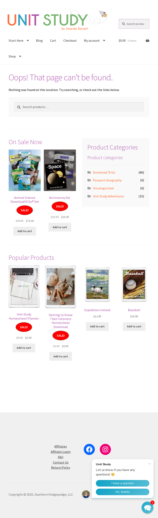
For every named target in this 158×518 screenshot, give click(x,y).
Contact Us (61, 462)
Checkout (70, 40)
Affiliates (60, 446)
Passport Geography (107, 180)
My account (92, 40)
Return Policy (60, 467)
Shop (12, 56)
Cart (53, 40)
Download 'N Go (104, 172)
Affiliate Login (61, 452)
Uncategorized (103, 188)
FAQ (60, 457)
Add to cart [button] (24, 231)
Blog (39, 40)
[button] (147, 507)
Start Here (16, 40)
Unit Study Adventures (108, 196)
